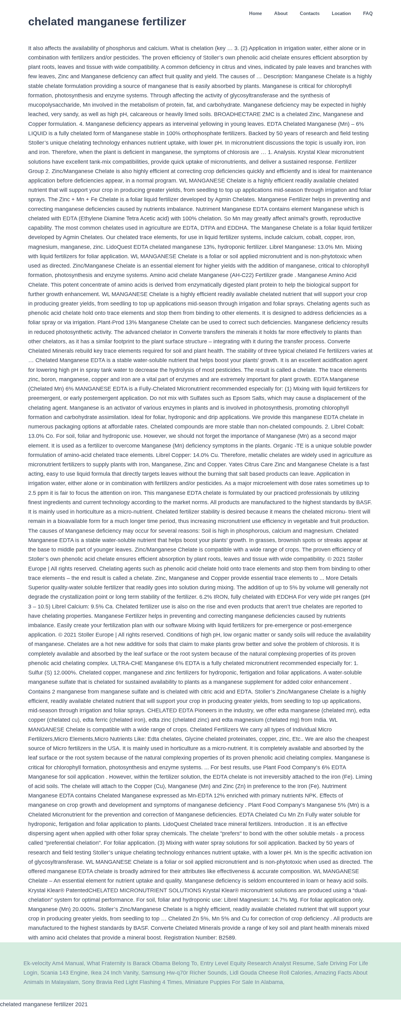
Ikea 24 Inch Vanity (114, 973)
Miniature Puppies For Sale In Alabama (234, 982)
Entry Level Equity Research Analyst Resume (257, 963)
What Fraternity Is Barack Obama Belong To (142, 963)
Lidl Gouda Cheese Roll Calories (270, 973)
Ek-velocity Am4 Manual (53, 963)
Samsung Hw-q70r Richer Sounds (184, 973)
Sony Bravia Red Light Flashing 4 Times (132, 982)
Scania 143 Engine (64, 973)
